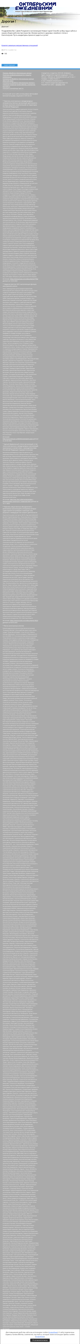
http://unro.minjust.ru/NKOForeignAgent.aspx (18, 439)
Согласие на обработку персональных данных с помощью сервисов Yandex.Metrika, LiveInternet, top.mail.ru (19, 85)
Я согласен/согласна (40, 1340)
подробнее (53, 1332)
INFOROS (59, 85)
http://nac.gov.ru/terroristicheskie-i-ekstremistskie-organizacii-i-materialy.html (18, 500)
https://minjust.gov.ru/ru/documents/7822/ (24, 620)
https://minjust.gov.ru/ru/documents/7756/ (24, 279)
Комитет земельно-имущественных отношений (20, 45)
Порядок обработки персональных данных (17, 73)
